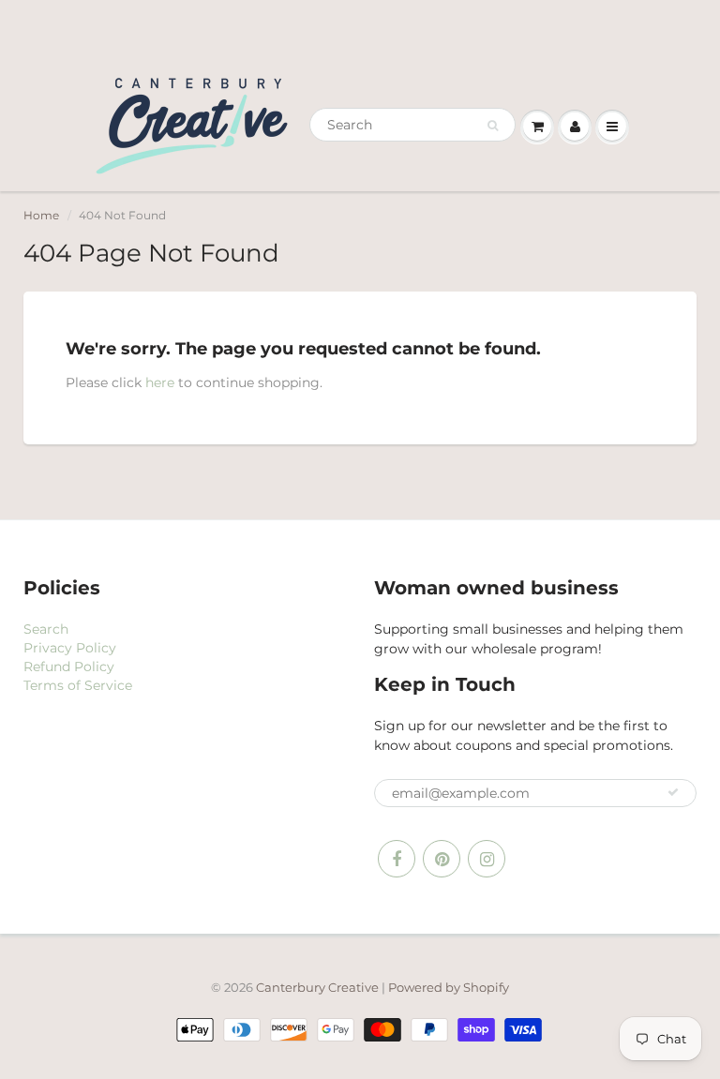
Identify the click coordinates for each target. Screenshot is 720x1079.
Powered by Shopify (448, 987)
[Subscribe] (673, 792)
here (159, 382)
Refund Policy (68, 666)
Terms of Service (77, 685)
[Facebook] (396, 858)
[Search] (493, 126)
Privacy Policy (69, 647)
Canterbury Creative (319, 987)
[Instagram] (486, 858)
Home (41, 215)
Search (45, 629)
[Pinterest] (441, 858)
